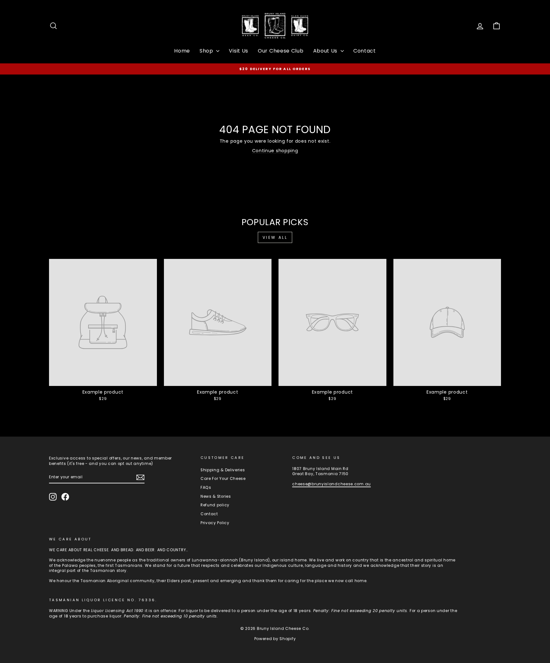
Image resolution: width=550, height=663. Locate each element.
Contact (364, 50)
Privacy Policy (215, 522)
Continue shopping (275, 150)
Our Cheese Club (281, 50)
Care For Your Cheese (223, 478)
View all (275, 237)
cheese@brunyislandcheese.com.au (331, 484)
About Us (326, 50)
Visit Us (238, 50)
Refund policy (215, 505)
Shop (207, 50)
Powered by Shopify (275, 638)
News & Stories (216, 496)
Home (182, 50)
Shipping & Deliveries (223, 470)
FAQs (206, 487)
